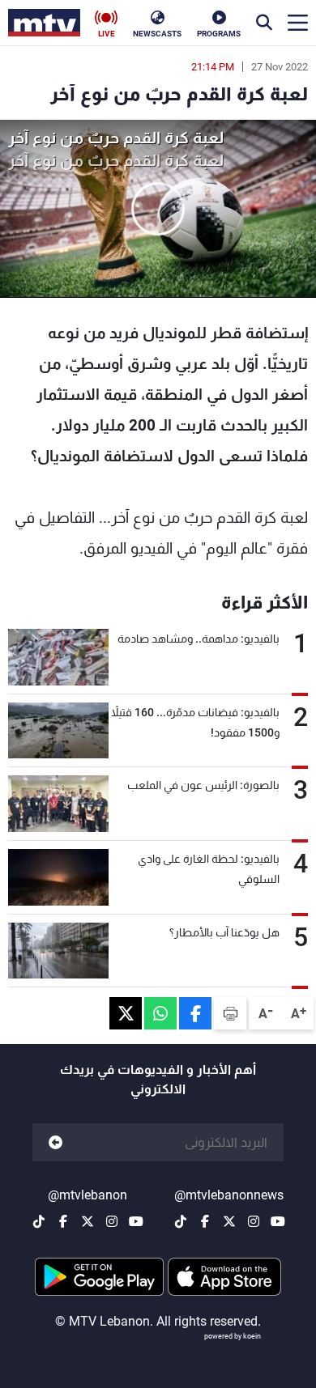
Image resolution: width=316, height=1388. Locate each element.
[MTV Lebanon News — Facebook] (205, 1221)
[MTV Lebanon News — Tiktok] (181, 1221)
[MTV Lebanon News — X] (229, 1221)
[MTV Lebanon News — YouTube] (278, 1221)
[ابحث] (264, 22)
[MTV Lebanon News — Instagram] (253, 1221)
